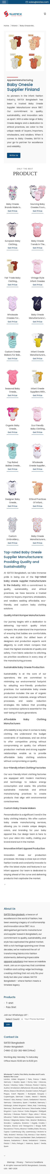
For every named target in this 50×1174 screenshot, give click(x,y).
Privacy (20, 1162)
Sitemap (11, 1162)
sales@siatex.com (39, 2)
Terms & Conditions (34, 1162)
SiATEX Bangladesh (14, 914)
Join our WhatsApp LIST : (16, 1014)
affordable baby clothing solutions (25, 757)
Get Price (12, 211)
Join (8, 1024)
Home (6, 25)
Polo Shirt (11, 1007)
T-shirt (9, 1003)
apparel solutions (13, 961)
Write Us (13, 155)
